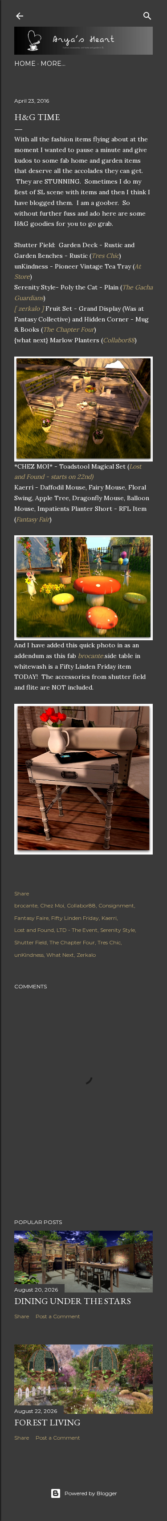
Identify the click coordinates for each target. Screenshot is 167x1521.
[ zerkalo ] (29, 309)
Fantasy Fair (32, 519)
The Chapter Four (68, 329)
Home (25, 64)
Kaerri (109, 918)
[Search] (147, 14)
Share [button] (21, 893)
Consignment (116, 905)
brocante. (91, 656)
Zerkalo (86, 954)
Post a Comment (58, 1316)
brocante (25, 905)
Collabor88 (118, 340)
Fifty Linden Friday (75, 918)
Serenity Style (117, 930)
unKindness (29, 954)
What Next (60, 954)
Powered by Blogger (91, 1493)
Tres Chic (105, 256)
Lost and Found (34, 930)
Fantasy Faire (31, 918)
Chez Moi (52, 905)
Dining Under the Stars (72, 1301)
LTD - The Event (77, 930)
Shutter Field (30, 942)
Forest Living (47, 1422)
